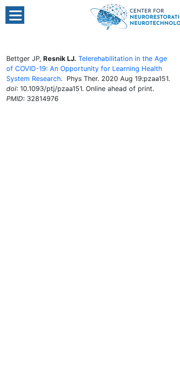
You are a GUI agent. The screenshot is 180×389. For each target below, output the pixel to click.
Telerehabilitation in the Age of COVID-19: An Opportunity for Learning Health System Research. (86, 68)
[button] (14, 15)
